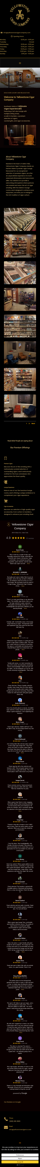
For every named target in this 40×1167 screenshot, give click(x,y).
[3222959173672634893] (20, 390)
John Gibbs (20, 617)
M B (20, 636)
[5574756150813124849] (20, 310)
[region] (20, 78)
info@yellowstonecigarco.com (20, 1130)
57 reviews (30, 538)
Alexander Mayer (20, 998)
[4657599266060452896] (20, 417)
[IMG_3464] (20, 337)
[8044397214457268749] (20, 257)
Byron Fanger (20, 722)
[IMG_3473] (20, 230)
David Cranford (20, 900)
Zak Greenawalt (20, 882)
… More (27, 563)
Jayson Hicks (20, 960)
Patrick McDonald (20, 739)
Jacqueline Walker (20, 938)
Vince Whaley (20, 859)
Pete (20, 917)
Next (33, 423)
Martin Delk (20, 1019)
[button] (18, 86)
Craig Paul (20, 820)
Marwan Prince (20, 1081)
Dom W (20, 658)
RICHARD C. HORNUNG (20, 572)
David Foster (20, 550)
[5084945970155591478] (20, 364)
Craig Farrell (20, 1041)
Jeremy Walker (20, 1062)
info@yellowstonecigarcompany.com (16, 33)
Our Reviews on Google (12, 1102)
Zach (20, 681)
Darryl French (20, 761)
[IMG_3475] (20, 284)
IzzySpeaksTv (20, 838)
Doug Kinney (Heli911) (20, 976)
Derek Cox (20, 595)
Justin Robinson (20, 703)
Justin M (20, 797)
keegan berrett (20, 780)
